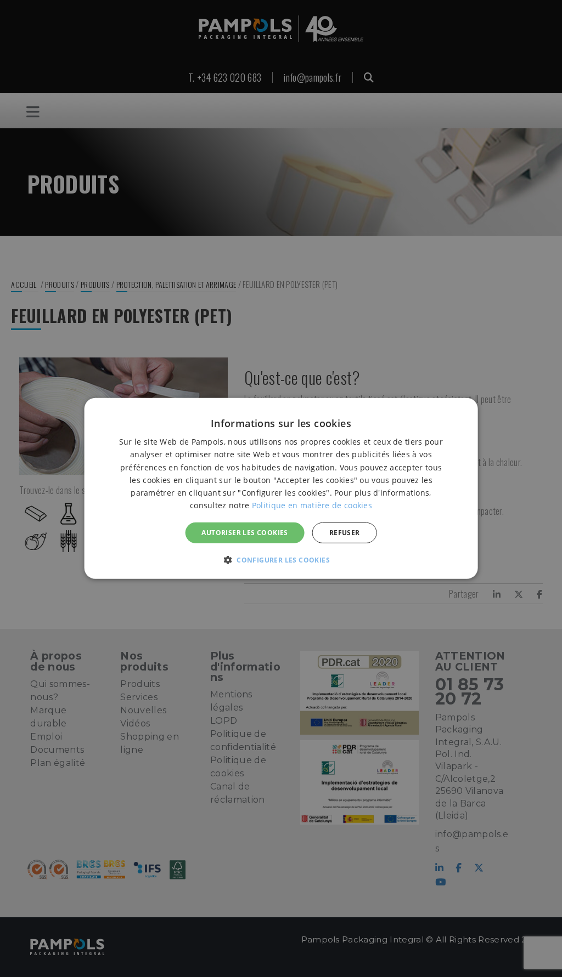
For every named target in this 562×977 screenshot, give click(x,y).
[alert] (281, 488)
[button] (281, 559)
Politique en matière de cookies (312, 505)
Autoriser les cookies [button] (244, 532)
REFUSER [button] (344, 532)
